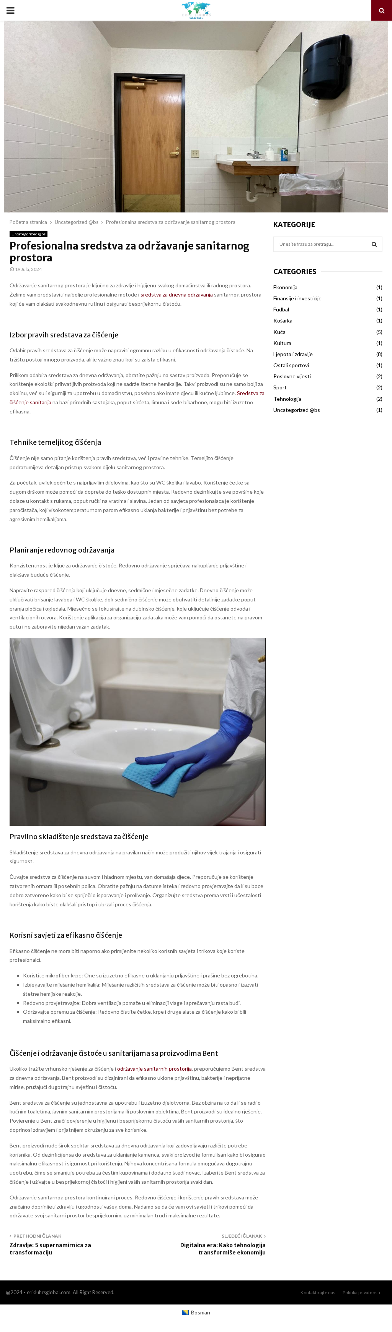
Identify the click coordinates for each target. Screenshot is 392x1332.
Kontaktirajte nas (318, 1292)
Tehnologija (287, 398)
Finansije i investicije (297, 298)
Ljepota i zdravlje (293, 354)
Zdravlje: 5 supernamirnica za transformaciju (50, 1249)
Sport (280, 387)
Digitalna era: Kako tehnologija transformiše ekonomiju (223, 1249)
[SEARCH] (374, 244)
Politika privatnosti (361, 1292)
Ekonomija (285, 287)
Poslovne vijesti (292, 376)
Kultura (282, 343)
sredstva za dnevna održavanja (176, 294)
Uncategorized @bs (28, 234)
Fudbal (281, 309)
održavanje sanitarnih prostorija (154, 1068)
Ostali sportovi (291, 365)
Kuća (279, 332)
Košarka (282, 320)
